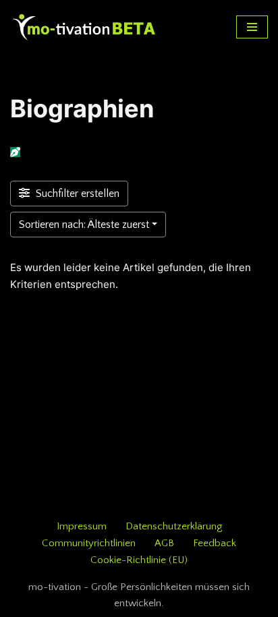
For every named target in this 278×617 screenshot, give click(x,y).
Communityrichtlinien (89, 543)
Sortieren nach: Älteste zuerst (84, 224)
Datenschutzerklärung (174, 526)
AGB (164, 543)
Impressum (82, 526)
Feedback (214, 543)
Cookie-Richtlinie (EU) (139, 560)
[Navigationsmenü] (252, 27)
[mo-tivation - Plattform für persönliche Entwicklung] (84, 27)
